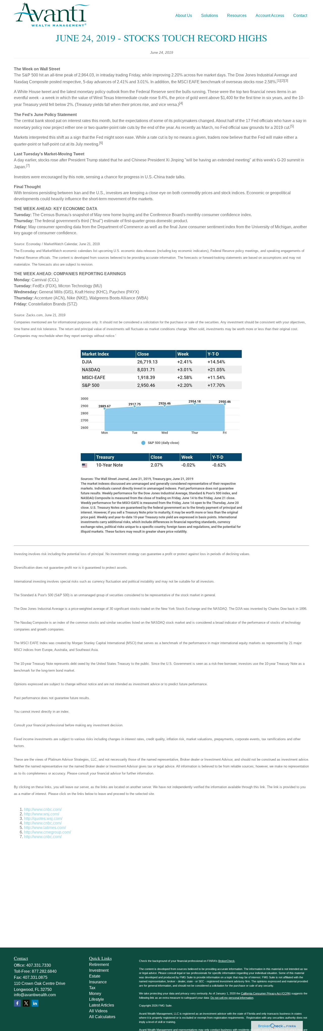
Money (95, 993)
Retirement (99, 964)
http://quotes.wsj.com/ (43, 818)
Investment (99, 970)
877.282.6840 (44, 971)
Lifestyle (96, 999)
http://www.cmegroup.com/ (47, 832)
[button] (183, 15)
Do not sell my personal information (231, 997)
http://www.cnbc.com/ (43, 809)
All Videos (98, 1011)
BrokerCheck (226, 960)
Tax (92, 988)
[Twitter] (26, 1003)
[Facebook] (17, 1003)
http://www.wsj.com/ (41, 814)
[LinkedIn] (35, 1003)
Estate (94, 976)
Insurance (98, 982)
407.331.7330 (38, 965)
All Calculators (102, 1017)
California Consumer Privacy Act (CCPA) (266, 993)
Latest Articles (101, 1005)
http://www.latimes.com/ (45, 827)
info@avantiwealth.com (35, 995)
